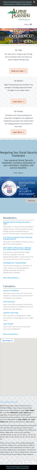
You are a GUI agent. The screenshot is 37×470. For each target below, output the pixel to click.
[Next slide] (34, 38)
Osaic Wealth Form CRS (9, 402)
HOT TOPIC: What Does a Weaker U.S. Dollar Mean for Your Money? (17, 248)
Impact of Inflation (11, 291)
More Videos (18, 173)
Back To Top (28, 462)
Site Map (3, 461)
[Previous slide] (2, 38)
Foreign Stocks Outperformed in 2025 (16, 223)
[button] (28, 24)
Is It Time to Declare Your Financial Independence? (17, 238)
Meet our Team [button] (17, 71)
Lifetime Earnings (10, 313)
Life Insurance (9, 302)
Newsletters (10, 217)
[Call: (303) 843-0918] (11, 408)
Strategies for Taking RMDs (14, 263)
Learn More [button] (17, 102)
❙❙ (21, 41)
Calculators (9, 286)
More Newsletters (11, 278)
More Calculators (11, 334)
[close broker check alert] (34, 2)
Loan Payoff (8, 324)
